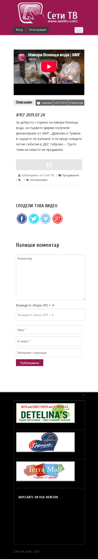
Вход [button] (19, 30)
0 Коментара (76, 102)
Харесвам (47, 102)
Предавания (70, 175)
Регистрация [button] (37, 30)
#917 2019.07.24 (30, 115)
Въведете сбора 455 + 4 (35, 305)
